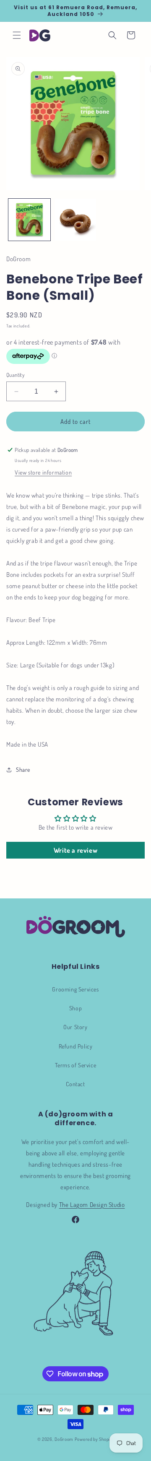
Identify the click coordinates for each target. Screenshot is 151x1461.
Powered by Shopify (94, 1439)
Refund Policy (76, 1046)
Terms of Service (75, 1065)
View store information (43, 472)
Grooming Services (75, 989)
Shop (75, 1008)
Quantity (15, 374)
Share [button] (23, 769)
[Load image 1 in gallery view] (29, 220)
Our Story (75, 1026)
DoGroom (64, 1439)
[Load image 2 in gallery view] (75, 220)
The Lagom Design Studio (92, 1205)
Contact (75, 1083)
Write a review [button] (75, 850)
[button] (17, 35)
